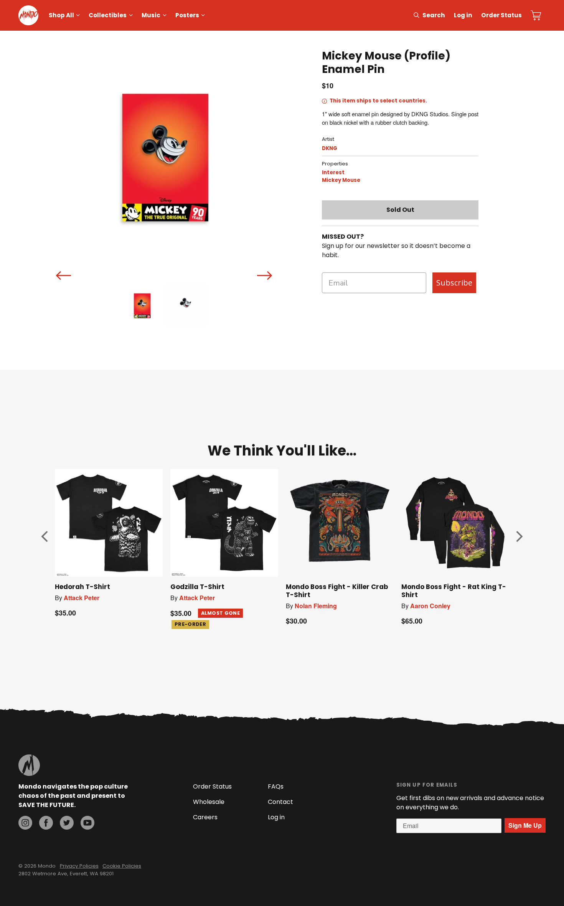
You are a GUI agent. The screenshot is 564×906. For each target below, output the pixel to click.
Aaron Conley (430, 605)
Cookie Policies (121, 866)
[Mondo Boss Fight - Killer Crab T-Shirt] (340, 523)
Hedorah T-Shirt (82, 586)
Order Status (501, 15)
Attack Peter (81, 597)
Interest (333, 172)
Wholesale (208, 801)
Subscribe (454, 282)
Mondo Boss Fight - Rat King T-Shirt (453, 590)
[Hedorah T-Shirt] (109, 523)
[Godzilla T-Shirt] (224, 523)
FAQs (276, 786)
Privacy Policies (79, 866)
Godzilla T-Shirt (197, 586)
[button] (44, 536)
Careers (205, 817)
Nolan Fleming (316, 605)
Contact (280, 801)
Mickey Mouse (341, 180)
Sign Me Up (525, 825)
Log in (463, 15)
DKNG (329, 148)
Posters (187, 15)
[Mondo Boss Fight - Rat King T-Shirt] (455, 523)
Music (151, 15)
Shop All (61, 15)
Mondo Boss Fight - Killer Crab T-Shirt (337, 590)
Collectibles (108, 15)
